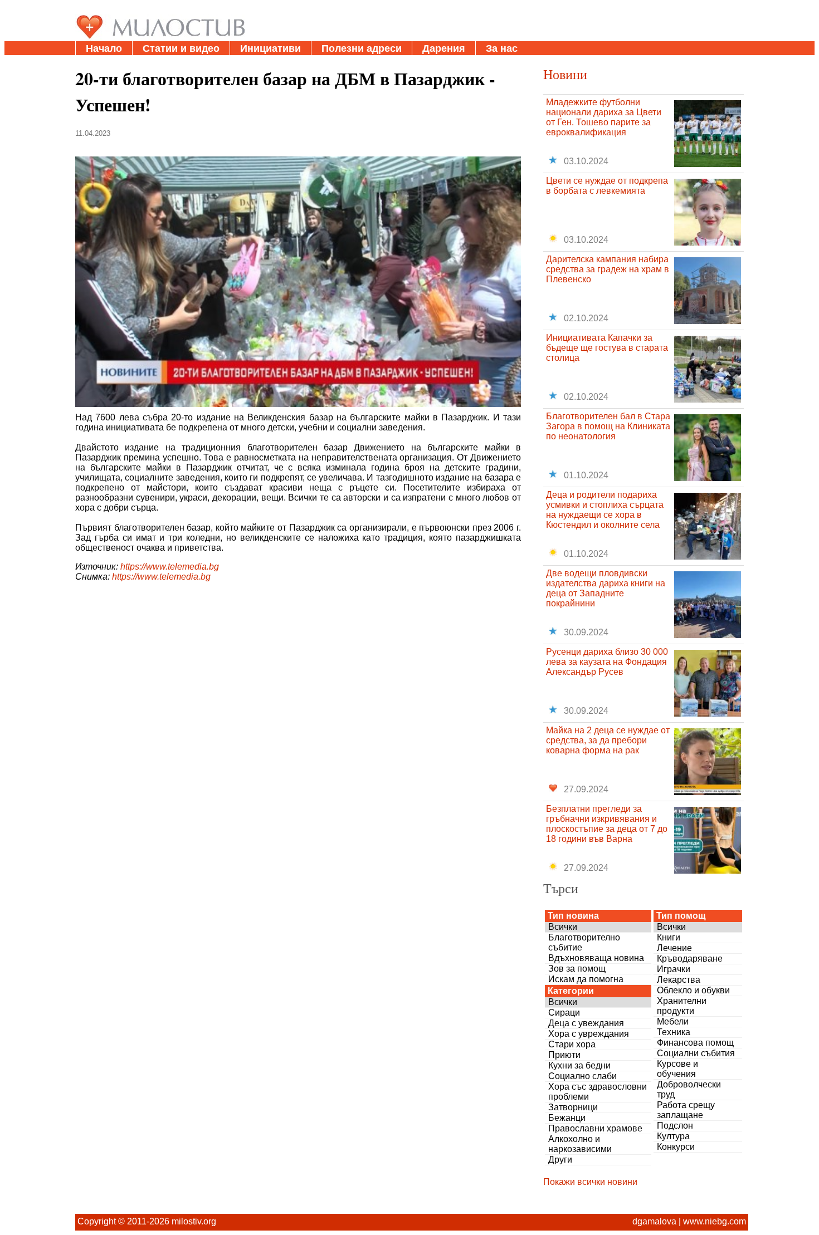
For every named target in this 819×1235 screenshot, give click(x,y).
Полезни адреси (361, 48)
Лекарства (678, 979)
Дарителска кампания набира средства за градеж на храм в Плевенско (607, 269)
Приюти (564, 1055)
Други (560, 1159)
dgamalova (654, 1221)
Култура (673, 1136)
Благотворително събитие (584, 942)
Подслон (675, 1125)
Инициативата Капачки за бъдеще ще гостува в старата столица (607, 347)
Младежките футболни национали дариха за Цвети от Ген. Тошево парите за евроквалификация (603, 117)
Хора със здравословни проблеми (597, 1091)
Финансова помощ (695, 1042)
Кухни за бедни (579, 1065)
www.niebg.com (714, 1221)
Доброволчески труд (689, 1089)
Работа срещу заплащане (686, 1110)
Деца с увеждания (586, 1023)
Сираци (564, 1012)
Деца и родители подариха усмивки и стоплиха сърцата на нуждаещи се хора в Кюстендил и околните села (605, 510)
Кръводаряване (690, 958)
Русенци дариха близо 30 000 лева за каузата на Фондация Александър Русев (607, 662)
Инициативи (270, 48)
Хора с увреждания (588, 1033)
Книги (668, 937)
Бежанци (567, 1118)
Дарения (443, 48)
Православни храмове (595, 1128)
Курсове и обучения (677, 1069)
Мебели (673, 1021)
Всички (562, 927)
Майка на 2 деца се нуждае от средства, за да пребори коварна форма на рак (608, 740)
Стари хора (572, 1044)
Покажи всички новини (590, 1182)
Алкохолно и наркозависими (580, 1144)
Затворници (573, 1107)
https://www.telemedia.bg (169, 566)
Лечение (674, 948)
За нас (502, 48)
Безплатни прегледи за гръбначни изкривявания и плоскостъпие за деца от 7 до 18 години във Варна (606, 824)
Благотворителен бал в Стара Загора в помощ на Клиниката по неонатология (608, 426)
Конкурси (676, 1146)
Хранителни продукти (681, 1006)
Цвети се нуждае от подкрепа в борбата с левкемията (607, 185)
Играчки (673, 969)
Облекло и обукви (693, 990)
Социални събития (696, 1053)
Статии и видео (181, 48)
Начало (104, 48)
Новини (565, 74)
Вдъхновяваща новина (596, 958)
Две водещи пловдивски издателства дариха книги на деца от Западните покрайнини (605, 588)
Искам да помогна (585, 979)
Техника (673, 1032)
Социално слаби (582, 1076)
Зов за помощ (577, 968)
